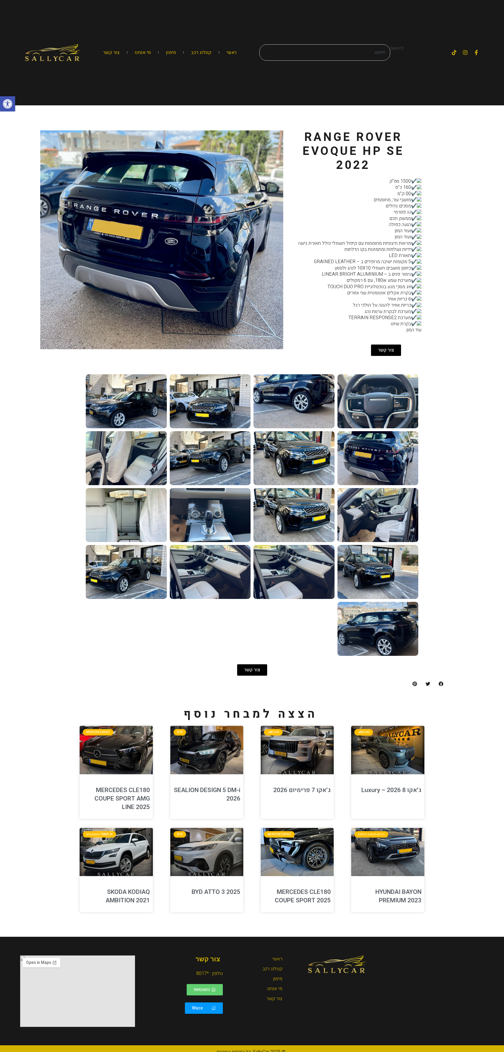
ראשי (232, 52)
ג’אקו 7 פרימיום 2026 (302, 790)
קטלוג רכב (201, 52)
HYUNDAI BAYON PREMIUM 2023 (398, 896)
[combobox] (324, 52)
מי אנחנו (143, 52)
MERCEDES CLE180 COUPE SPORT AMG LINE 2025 (122, 799)
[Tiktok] (454, 52)
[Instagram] (465, 52)
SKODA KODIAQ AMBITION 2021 (128, 896)
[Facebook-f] (476, 52)
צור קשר (111, 52)
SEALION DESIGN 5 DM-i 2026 (207, 794)
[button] (7, 103)
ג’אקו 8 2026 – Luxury (391, 790)
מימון (171, 52)
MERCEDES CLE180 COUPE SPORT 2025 (303, 896)
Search (397, 48)
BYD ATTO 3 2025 (216, 892)
